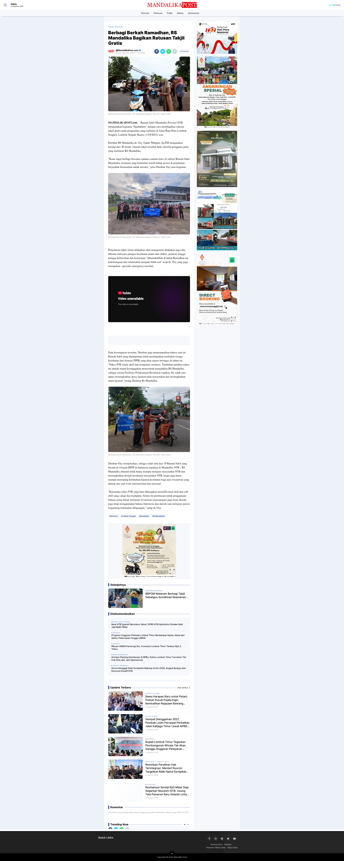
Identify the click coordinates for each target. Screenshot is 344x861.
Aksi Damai (152, 716)
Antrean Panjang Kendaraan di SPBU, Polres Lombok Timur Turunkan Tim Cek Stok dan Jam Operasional (148, 658)
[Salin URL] (174, 51)
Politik (169, 13)
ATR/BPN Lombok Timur (158, 761)
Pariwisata (158, 13)
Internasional (193, 13)
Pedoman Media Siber (216, 847)
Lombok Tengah (128, 516)
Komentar (184, 51)
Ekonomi (145, 13)
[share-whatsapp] (168, 51)
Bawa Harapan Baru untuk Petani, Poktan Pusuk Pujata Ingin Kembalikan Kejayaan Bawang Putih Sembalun (166, 700)
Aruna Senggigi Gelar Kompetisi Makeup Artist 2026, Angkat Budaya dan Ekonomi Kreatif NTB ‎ (148, 669)
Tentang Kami (216, 844)
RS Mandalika (158, 516)
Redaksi (227, 844)
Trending (336, 5)
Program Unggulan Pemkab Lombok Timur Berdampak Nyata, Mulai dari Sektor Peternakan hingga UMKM (148, 636)
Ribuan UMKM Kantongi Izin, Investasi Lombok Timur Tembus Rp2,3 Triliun (146, 647)
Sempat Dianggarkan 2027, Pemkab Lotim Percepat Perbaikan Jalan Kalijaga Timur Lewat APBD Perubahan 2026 (167, 723)
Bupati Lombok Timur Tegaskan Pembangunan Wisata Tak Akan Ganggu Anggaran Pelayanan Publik (165, 745)
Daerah (150, 739)
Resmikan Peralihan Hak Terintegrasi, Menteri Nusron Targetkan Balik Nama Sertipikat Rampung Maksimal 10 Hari (165, 768)
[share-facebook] (156, 51)
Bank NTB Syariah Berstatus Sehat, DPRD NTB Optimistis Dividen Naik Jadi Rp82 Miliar (147, 625)
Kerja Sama (232, 847)
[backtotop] (172, 854)
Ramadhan (144, 516)
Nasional (151, 784)
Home (110, 27)
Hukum (180, 13)
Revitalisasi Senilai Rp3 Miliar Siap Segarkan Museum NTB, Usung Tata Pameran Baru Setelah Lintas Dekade (167, 791)
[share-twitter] (162, 51)
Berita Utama (153, 693)
